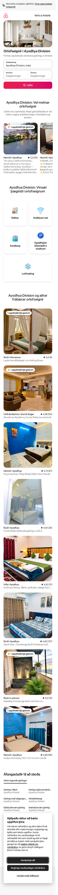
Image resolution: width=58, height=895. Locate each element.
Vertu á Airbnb (42, 15)
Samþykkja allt (28, 860)
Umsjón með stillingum (28, 875)
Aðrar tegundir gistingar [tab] (15, 780)
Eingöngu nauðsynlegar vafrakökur (28, 868)
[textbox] (15, 76)
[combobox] (28, 65)
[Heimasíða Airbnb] (6, 15)
